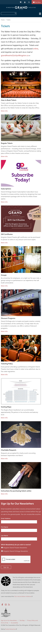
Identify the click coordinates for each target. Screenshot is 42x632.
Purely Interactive (10, 629)
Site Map (22, 620)
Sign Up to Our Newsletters (9, 620)
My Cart (20, 2)
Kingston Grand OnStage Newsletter (15, 551)
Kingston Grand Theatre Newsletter (15, 547)
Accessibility (14, 623)
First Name (4, 527)
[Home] (21, 8)
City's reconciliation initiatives (22, 596)
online (35, 49)
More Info (4, 111)
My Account (25, 2)
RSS (9, 605)
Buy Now (38, 2)
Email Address (5, 518)
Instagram (6, 605)
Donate (29, 2)
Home (3, 20)
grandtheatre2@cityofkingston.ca (15, 55)
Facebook (3, 605)
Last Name (4, 535)
